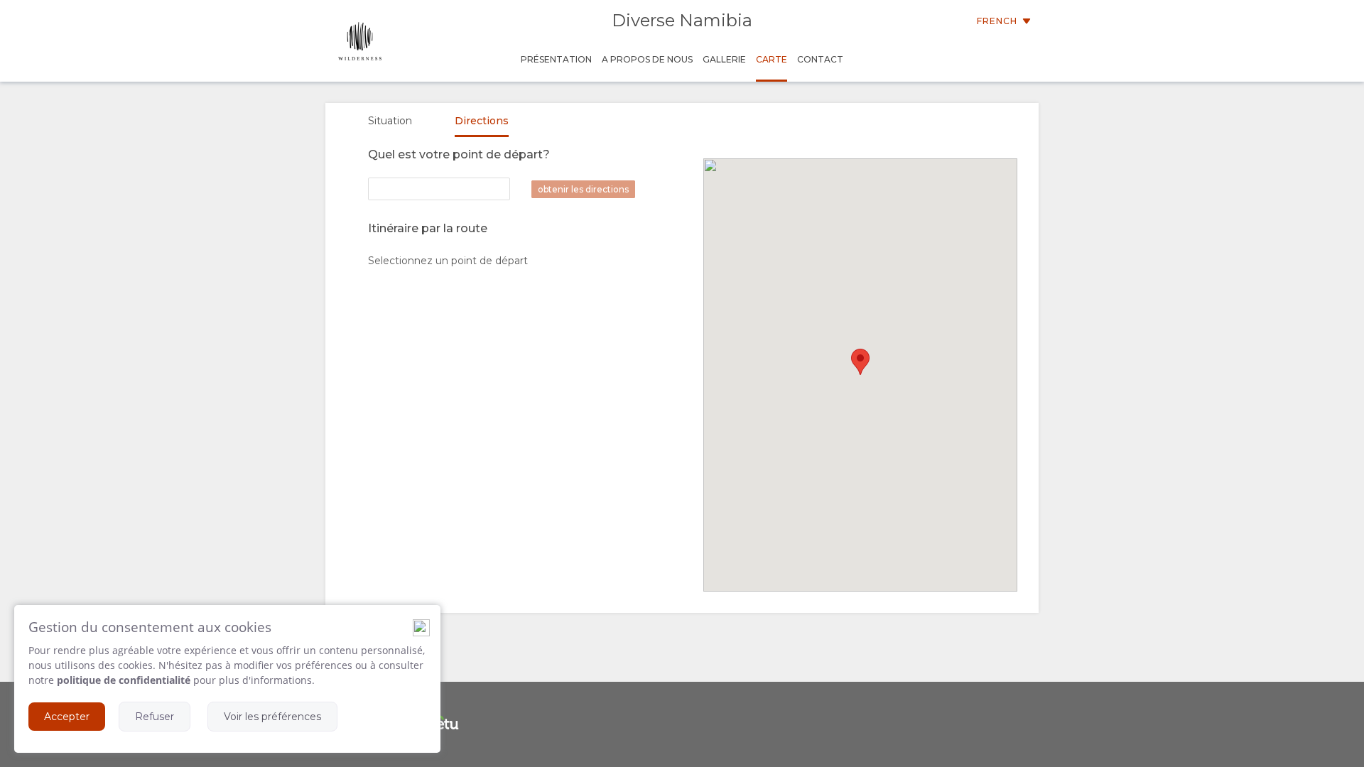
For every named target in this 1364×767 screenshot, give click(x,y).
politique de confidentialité (123, 680)
